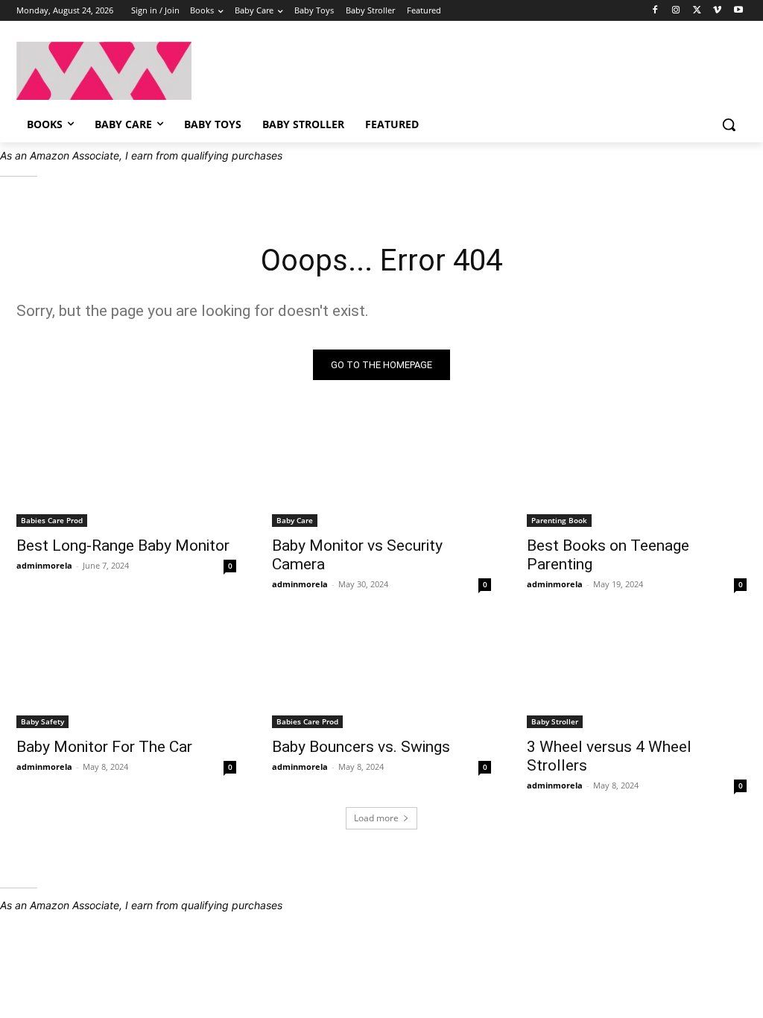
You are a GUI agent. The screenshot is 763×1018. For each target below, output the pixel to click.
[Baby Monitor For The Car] (126, 672)
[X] (697, 10)
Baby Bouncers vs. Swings (361, 747)
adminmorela (44, 565)
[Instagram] (676, 10)
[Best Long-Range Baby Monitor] (126, 472)
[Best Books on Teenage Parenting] (637, 472)
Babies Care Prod (52, 520)
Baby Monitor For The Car (104, 747)
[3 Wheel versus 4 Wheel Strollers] (637, 672)
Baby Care (294, 520)
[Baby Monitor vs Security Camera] (382, 472)
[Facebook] (655, 10)
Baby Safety (42, 721)
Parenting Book (559, 520)
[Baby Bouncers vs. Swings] (382, 672)
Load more (376, 818)
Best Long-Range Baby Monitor (122, 545)
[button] (729, 124)
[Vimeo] (717, 10)
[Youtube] (738, 10)
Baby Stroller (554, 721)
